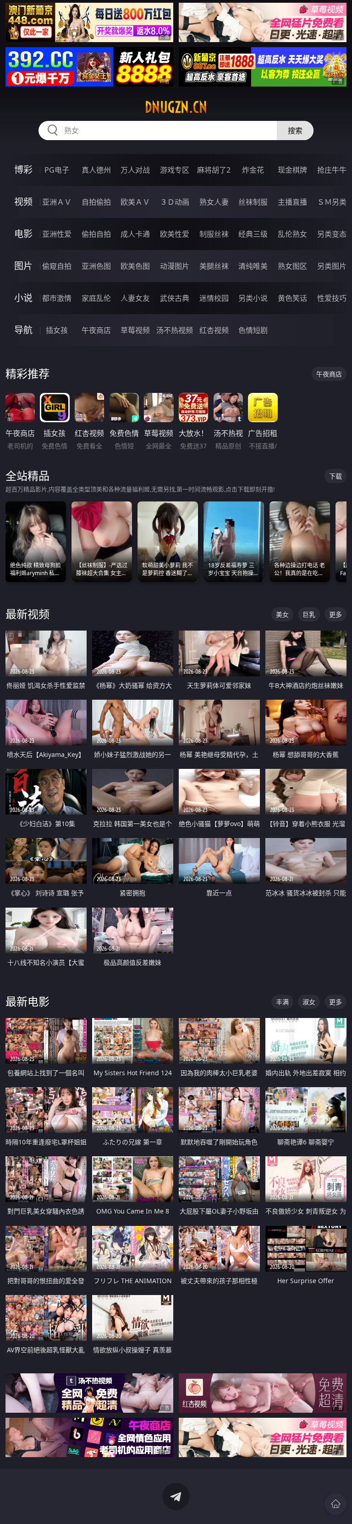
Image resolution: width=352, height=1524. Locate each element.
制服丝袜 (214, 234)
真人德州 (96, 170)
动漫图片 (174, 266)
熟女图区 (292, 266)
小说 (23, 298)
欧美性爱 (174, 234)
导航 (23, 330)
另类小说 (253, 298)
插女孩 (57, 330)
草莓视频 (135, 330)
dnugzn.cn (176, 107)
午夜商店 (96, 330)
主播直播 (292, 202)
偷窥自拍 (57, 266)
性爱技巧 (331, 298)
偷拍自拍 (96, 234)
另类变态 (331, 234)
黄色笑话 (292, 298)
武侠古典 (174, 298)
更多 (335, 614)
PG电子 (56, 170)
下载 (335, 476)
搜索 (295, 130)
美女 (282, 614)
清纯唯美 (253, 266)
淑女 (308, 1001)
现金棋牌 (292, 170)
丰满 (282, 1001)
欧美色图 (135, 266)
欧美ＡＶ (135, 202)
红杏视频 (214, 330)
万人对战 (135, 170)
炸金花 (253, 170)
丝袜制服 (253, 202)
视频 (23, 202)
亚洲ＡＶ (57, 202)
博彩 (23, 169)
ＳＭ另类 (331, 202)
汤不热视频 (174, 330)
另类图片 (331, 266)
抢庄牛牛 (331, 170)
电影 (23, 234)
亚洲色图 (96, 266)
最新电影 (28, 1001)
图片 (23, 266)
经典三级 (253, 234)
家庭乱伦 (96, 298)
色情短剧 (253, 330)
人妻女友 (135, 298)
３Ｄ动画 (174, 202)
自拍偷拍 (96, 202)
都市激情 (57, 298)
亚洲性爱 (57, 234)
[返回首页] (335, 1504)
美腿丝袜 (214, 266)
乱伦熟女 (292, 234)
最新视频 (28, 613)
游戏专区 (174, 170)
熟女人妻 (214, 202)
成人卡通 (135, 234)
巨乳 (308, 614)
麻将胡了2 (214, 170)
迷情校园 (214, 298)
